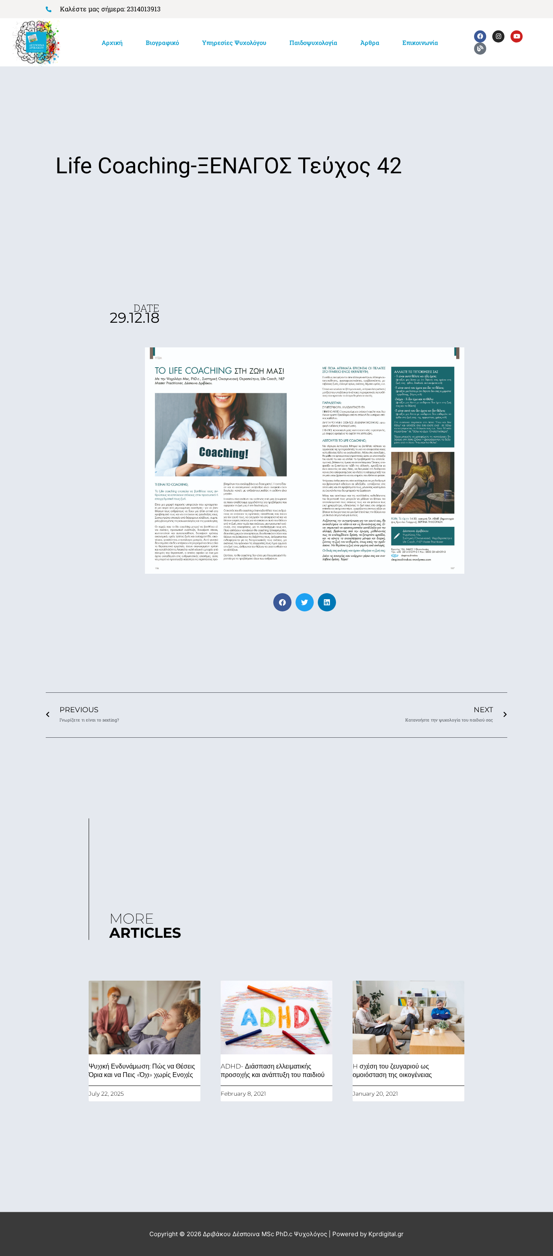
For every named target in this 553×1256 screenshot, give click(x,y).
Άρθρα (369, 42)
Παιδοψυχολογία (313, 42)
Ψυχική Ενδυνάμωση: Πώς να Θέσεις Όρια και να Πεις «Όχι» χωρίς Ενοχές (142, 1070)
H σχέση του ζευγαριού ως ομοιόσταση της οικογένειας (392, 1070)
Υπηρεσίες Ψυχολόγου (234, 42)
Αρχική (112, 42)
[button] (282, 602)
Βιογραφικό (162, 42)
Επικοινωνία (420, 42)
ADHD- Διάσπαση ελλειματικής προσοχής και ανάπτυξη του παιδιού (273, 1070)
